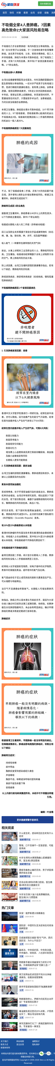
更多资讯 (27, 820)
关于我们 (4, 1041)
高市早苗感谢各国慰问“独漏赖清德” (35, 987)
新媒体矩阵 (5, 1048)
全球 (39, 13)
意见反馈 (20, 1044)
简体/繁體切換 (45, 4)
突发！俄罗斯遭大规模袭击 (32, 913)
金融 (46, 13)
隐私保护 (36, 1044)
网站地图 (20, 1041)
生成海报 (24, 37)
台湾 (32, 13)
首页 (5, 13)
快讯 (12, 13)
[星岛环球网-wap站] (12, 5)
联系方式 (4, 1044)
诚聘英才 (36, 1041)
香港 (25, 13)
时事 (19, 13)
